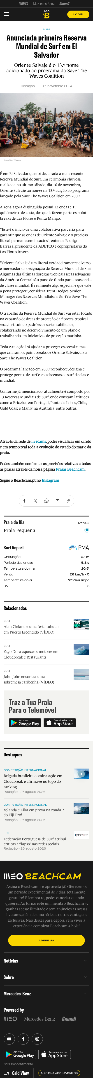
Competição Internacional (25, 770)
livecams (38, 441)
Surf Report (14, 547)
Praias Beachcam (70, 469)
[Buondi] (64, 3)
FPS (6, 832)
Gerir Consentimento (18, 1064)
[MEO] (23, 3)
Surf (7, 620)
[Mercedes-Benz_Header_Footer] (44, 3)
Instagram (50, 480)
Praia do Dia (14, 522)
